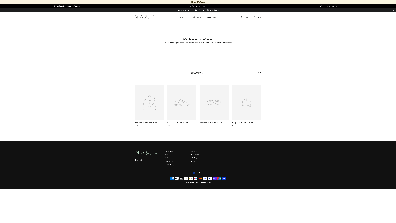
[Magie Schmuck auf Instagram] (140, 160)
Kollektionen (195, 154)
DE (247, 17)
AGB (166, 158)
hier (208, 43)
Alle (259, 72)
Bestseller (183, 17)
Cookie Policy (169, 165)
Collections (196, 17)
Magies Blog (169, 151)
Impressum (169, 154)
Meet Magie (211, 17)
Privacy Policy (169, 161)
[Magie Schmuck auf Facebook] (136, 160)
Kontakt (193, 161)
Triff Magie (194, 158)
